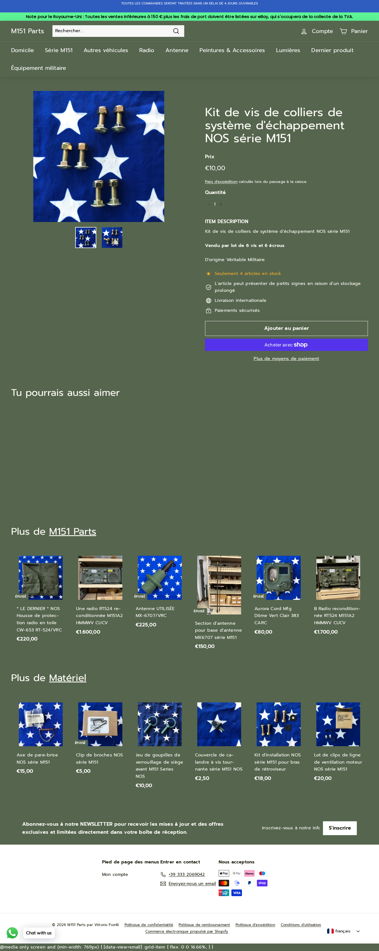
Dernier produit (332, 50)
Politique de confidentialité (149, 924)
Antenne (176, 50)
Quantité (215, 192)
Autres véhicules (106, 50)
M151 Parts (27, 31)
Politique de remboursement (204, 924)
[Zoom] (98, 156)
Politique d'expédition (255, 924)
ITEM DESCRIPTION (227, 221)
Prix (210, 156)
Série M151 (58, 50)
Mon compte (115, 874)
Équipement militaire (38, 68)
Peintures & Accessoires (232, 50)
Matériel (67, 677)
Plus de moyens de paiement (286, 358)
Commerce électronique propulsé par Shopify (186, 931)
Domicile (22, 50)
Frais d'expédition (221, 182)
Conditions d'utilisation (301, 924)
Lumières (288, 50)
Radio (146, 50)
